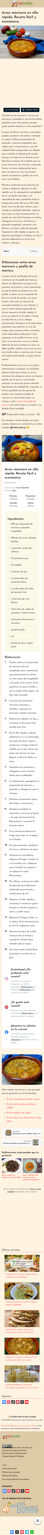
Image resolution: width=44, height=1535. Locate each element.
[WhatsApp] (32, 1532)
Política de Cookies (10, 1476)
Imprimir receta (31, 110)
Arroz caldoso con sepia (19, 1113)
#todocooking (25, 990)
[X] (17, 1532)
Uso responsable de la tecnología (15, 1479)
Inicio (4, 1465)
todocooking (16, 1040)
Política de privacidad (11, 1472)
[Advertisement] (22, 84)
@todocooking (27, 987)
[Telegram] (27, 1532)
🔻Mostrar (33, 251)
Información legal (9, 1469)
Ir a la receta (13, 110)
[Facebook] (12, 1532)
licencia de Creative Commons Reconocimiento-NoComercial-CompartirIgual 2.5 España (14, 1453)
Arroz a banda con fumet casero (23, 1099)
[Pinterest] (22, 1532)
